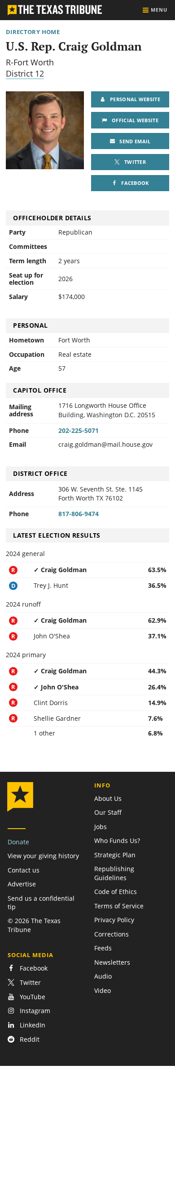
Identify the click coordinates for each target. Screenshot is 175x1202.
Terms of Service (119, 906)
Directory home (33, 32)
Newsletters (112, 962)
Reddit (28, 1039)
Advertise (22, 884)
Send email (136, 141)
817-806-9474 (78, 513)
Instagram (34, 1011)
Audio (103, 976)
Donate (18, 842)
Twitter (137, 164)
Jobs (100, 826)
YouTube (31, 996)
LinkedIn (31, 1025)
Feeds (103, 948)
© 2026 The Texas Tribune (34, 924)
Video (102, 990)
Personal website (132, 99)
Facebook (135, 185)
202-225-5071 (78, 430)
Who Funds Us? (117, 840)
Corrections (111, 934)
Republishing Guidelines (114, 872)
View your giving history (43, 855)
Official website (132, 120)
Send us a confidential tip (41, 902)
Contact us (23, 870)
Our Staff (108, 812)
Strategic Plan (115, 855)
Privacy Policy (114, 919)
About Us (108, 798)
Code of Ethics (115, 891)
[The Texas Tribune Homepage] (55, 10)
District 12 (25, 73)
